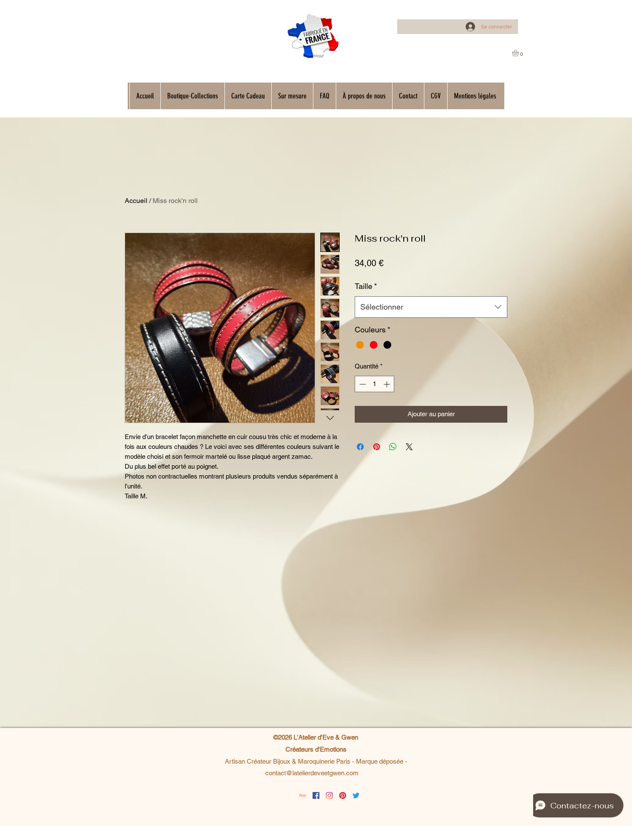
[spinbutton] (375, 384)
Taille (366, 286)
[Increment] (387, 384)
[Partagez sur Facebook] (360, 447)
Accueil (136, 201)
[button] (519, 52)
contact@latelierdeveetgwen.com (312, 773)
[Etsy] (302, 795)
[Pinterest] (342, 795)
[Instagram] (329, 795)
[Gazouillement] (356, 795)
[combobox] (431, 307)
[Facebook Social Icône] (316, 795)
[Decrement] (362, 384)
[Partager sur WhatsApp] (393, 447)
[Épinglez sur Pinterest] (376, 447)
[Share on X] (409, 447)
